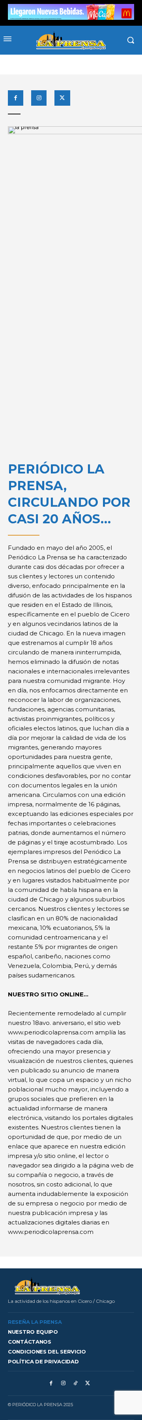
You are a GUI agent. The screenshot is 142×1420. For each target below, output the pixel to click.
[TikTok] (75, 1383)
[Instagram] (39, 98)
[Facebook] (15, 98)
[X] (62, 98)
